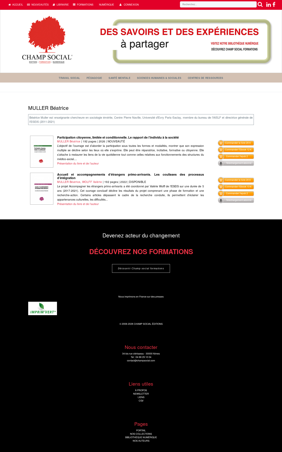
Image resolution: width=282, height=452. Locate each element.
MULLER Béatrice (68, 141)
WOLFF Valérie (92, 182)
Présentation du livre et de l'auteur (78, 163)
